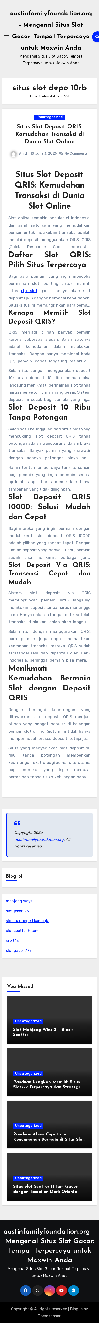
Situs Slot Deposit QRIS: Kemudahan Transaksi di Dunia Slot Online (49, 134)
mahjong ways (19, 901)
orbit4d (12, 940)
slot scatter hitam (22, 930)
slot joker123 (17, 911)
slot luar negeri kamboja (27, 921)
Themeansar (49, 1316)
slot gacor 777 (18, 950)
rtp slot (29, 290)
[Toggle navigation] (6, 37)
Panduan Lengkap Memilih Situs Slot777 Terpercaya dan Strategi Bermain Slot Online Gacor (46, 1087)
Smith (23, 154)
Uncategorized (49, 117)
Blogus (76, 1309)
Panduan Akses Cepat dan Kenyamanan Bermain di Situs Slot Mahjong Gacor (48, 1139)
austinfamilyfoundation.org (39, 839)
